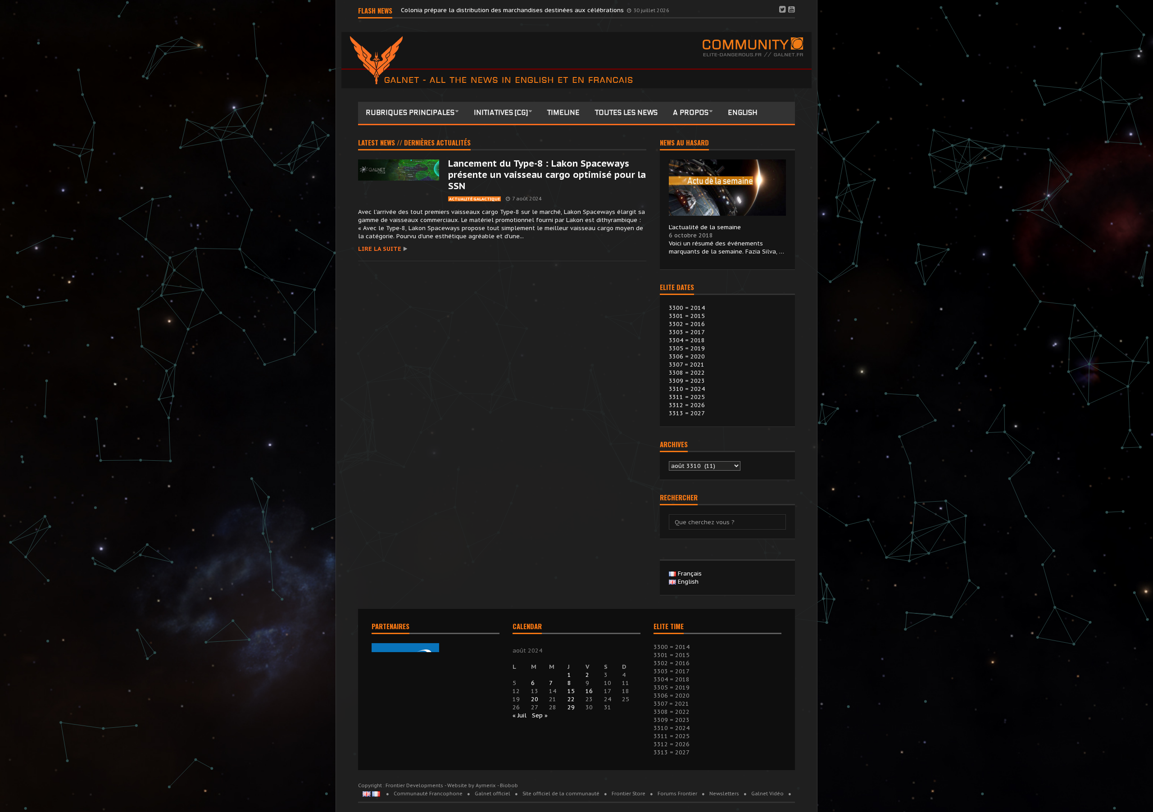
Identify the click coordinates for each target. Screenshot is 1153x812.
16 (589, 691)
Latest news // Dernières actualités (414, 143)
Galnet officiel (492, 793)
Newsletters (724, 793)
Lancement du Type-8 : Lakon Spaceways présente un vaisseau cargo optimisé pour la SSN (547, 175)
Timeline (563, 113)
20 (534, 699)
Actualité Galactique (474, 198)
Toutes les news (626, 113)
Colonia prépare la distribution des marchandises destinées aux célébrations (513, 10)
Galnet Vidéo (767, 793)
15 (571, 691)
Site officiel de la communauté (560, 793)
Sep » (540, 715)
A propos (690, 113)
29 (571, 707)
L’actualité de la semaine (705, 227)
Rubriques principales (410, 113)
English (743, 113)
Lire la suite (379, 249)
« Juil (520, 715)
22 (571, 699)
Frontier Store (628, 793)
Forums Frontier (677, 793)
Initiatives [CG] (501, 113)
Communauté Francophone (428, 793)
